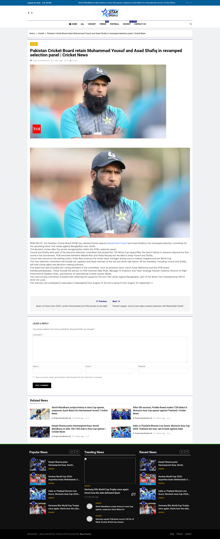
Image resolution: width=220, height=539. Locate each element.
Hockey (127, 23)
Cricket (92, 24)
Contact (188, 534)
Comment (38, 335)
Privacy (180, 534)
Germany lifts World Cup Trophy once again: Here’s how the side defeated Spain (63, 508)
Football (114, 24)
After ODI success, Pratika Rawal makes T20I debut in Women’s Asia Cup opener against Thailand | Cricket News (160, 410)
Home (74, 24)
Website (141, 366)
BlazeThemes (85, 534)
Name (36, 366)
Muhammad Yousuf (117, 243)
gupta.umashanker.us (41, 60)
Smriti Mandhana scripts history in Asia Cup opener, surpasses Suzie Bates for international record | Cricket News (80, 410)
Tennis (104, 23)
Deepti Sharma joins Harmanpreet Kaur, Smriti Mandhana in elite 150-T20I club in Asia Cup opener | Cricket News (79, 429)
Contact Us (140, 24)
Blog (172, 534)
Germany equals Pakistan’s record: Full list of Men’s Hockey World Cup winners (141, 3)
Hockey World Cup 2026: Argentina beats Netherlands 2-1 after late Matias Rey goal (64, 479)
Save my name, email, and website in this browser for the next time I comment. (69, 377)
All (82, 24)
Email (88, 366)
